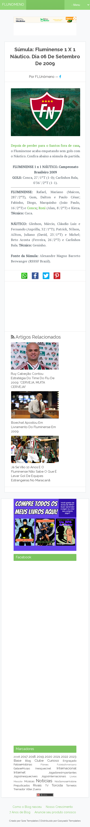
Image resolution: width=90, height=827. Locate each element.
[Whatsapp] (24, 278)
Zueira (37, 789)
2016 (17, 756)
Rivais (37, 785)
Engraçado (69, 760)
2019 (40, 757)
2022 (64, 757)
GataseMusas (22, 768)
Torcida (57, 785)
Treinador (19, 789)
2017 (24, 757)
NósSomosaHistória (65, 781)
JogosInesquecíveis (25, 776)
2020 (48, 757)
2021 (56, 757)
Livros (73, 776)
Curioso (53, 760)
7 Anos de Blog (19, 812)
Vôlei (29, 789)
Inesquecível (43, 768)
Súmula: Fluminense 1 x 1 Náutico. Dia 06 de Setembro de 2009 (45, 56)
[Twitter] (46, 278)
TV (47, 785)
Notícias (44, 780)
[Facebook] (35, 278)
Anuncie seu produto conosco (55, 812)
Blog (28, 760)
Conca (31, 208)
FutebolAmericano (66, 764)
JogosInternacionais (53, 776)
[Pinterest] (57, 278)
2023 (72, 757)
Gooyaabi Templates (69, 820)
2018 (32, 757)
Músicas (29, 781)
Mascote (18, 781)
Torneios (71, 785)
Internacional (66, 768)
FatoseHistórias (23, 764)
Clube (39, 760)
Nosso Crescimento (59, 806)
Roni (42, 208)
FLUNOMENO (13, 4)
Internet (20, 772)
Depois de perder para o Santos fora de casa (45, 145)
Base (17, 760)
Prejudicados (22, 785)
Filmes (44, 764)
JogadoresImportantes (62, 772)
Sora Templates (30, 820)
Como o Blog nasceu (27, 806)
